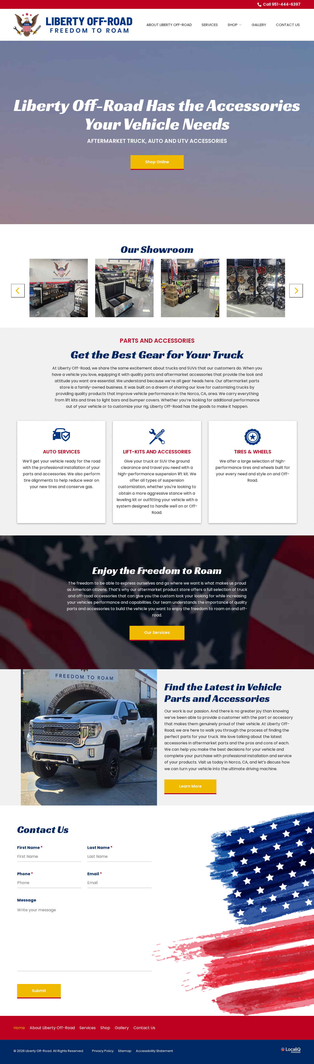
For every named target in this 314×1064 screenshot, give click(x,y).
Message (26, 900)
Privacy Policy (103, 1051)
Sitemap (124, 1051)
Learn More (190, 786)
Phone (26, 874)
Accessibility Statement (154, 1051)
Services (210, 24)
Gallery (259, 24)
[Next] (296, 291)
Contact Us (288, 24)
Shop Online (157, 162)
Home (19, 1028)
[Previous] (18, 291)
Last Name (101, 848)
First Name (31, 848)
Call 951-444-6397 (282, 4)
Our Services (157, 632)
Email (96, 874)
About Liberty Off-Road (169, 24)
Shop (232, 24)
